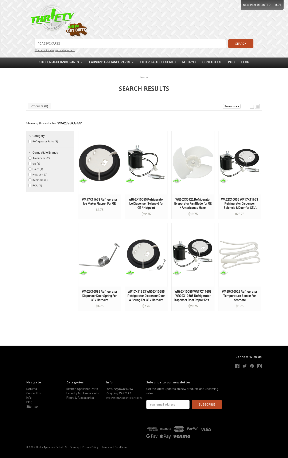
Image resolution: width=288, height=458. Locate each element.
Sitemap (32, 406)
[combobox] (130, 43)
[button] (252, 106)
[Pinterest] (252, 366)
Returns (189, 62)
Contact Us (211, 62)
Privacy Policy (90, 447)
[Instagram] (259, 366)
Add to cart (99, 167)
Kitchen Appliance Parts (59, 62)
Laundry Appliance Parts (110, 62)
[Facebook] (237, 366)
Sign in (248, 5)
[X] (244, 366)
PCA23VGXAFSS (69, 123)
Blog (245, 62)
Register (264, 5)
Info (231, 62)
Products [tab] (39, 106)
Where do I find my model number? (55, 50)
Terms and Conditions (114, 447)
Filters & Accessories (158, 62)
